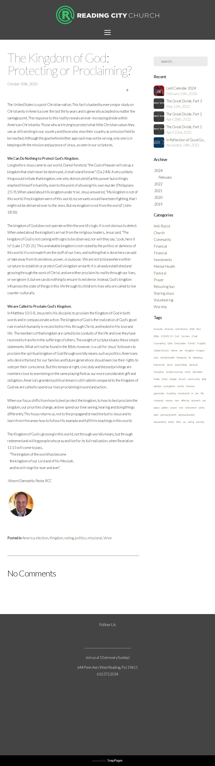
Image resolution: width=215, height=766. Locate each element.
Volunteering (163, 300)
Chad (194, 336)
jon (197, 393)
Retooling (197, 357)
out (204, 400)
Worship (160, 307)
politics (80, 538)
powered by (107, 760)
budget (173, 379)
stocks (171, 421)
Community (162, 239)
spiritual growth (168, 414)
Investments (163, 259)
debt (204, 379)
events (180, 386)
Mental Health (164, 266)
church (182, 379)
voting (69, 538)
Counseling (159, 343)
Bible (156, 336)
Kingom (200, 350)
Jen (181, 350)
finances (190, 386)
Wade (157, 379)
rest (181, 407)
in (192, 393)
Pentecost (181, 357)
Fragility (201, 343)
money (169, 400)
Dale (170, 343)
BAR (192, 329)
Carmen (185, 336)
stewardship (160, 421)
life (202, 393)
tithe (178, 421)
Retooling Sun (164, 286)
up (184, 421)
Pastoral (160, 273)
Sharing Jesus (164, 293)
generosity (159, 393)
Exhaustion (180, 343)
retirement (190, 407)
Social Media (181, 364)
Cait (176, 336)
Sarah (170, 364)
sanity (201, 407)
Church (159, 233)
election (42, 538)
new (177, 400)
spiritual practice (186, 414)
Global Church (161, 350)
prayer (173, 407)
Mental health (167, 357)
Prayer (159, 280)
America (28, 538)
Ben (199, 329)
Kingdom (56, 538)
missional (95, 538)
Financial (160, 246)
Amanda (158, 329)
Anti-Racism (181, 329)
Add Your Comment (73, 590)
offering (185, 400)
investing (171, 393)
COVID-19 (166, 336)
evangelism (169, 386)
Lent (156, 357)
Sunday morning (174, 371)
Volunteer (198, 371)
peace (156, 407)
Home (174, 350)
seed (156, 414)
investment (183, 393)
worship (200, 421)
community (194, 379)
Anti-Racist (162, 226)
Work (165, 379)
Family (191, 343)
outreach (195, 400)
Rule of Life (159, 364)
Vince (107, 538)
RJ (190, 357)
